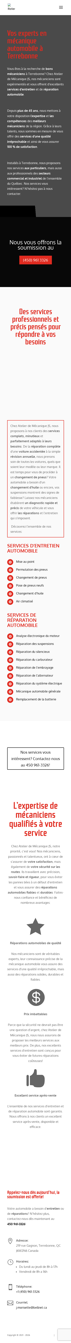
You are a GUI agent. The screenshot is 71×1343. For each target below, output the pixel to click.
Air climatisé (24, 601)
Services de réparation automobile (23, 620)
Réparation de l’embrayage (34, 667)
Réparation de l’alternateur (34, 675)
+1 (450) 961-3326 (28, 1292)
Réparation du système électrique (39, 683)
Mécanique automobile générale (38, 691)
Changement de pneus (31, 577)
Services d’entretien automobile (33, 548)
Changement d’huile (30, 593)
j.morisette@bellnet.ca (31, 1307)
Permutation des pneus (32, 569)
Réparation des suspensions (35, 644)
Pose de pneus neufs (30, 585)
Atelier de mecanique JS (41, 1335)
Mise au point (25, 561)
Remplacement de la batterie (36, 699)
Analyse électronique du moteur (38, 636)
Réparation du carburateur (34, 659)
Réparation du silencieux (33, 652)
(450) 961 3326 (35, 260)
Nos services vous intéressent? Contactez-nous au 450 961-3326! (35, 758)
